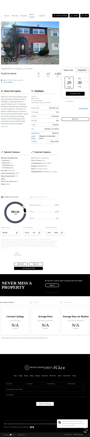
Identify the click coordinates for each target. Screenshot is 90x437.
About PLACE (66, 375)
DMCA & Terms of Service (80, 434)
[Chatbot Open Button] (85, 432)
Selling (31, 375)
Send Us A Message (45, 404)
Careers (59, 375)
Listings (20, 375)
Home (15, 375)
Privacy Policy (68, 434)
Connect (74, 375)
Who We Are (52, 375)
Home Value (45, 375)
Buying (26, 375)
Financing (37, 375)
